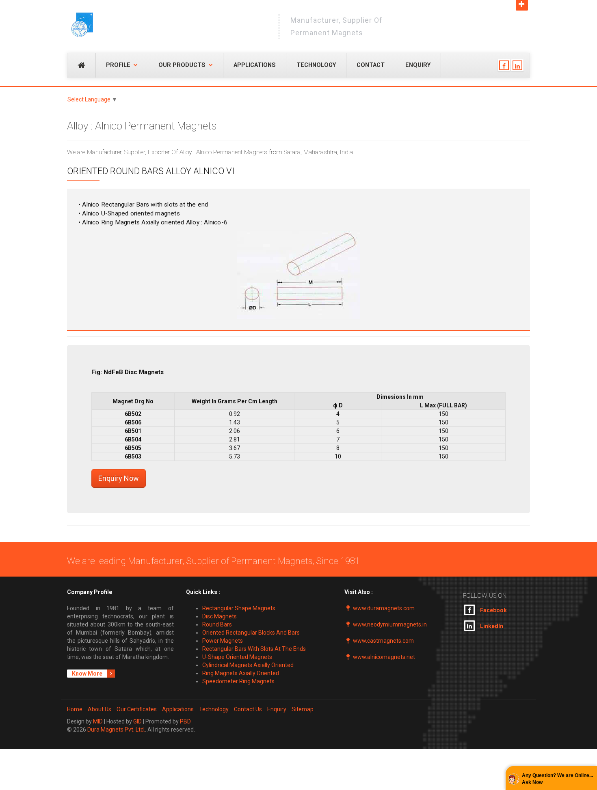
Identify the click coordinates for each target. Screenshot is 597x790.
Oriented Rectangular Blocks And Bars (251, 632)
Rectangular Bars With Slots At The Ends (254, 649)
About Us (99, 709)
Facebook (493, 610)
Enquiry (417, 65)
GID (137, 721)
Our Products (181, 65)
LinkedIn (491, 626)
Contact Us (248, 709)
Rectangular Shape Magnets (238, 608)
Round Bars (217, 624)
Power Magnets (222, 640)
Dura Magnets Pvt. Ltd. (116, 729)
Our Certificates (137, 709)
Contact (371, 65)
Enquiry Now (118, 478)
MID (98, 721)
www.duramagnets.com (384, 608)
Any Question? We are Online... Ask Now (557, 779)
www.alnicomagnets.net (384, 657)
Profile (118, 65)
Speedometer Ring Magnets (238, 681)
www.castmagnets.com (383, 640)
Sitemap (303, 709)
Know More (88, 673)
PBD (185, 721)
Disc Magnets (219, 616)
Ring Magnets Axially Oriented (240, 673)
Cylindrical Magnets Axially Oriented (248, 665)
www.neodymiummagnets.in (390, 624)
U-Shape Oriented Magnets (237, 657)
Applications (255, 65)
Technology (316, 65)
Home (74, 709)
